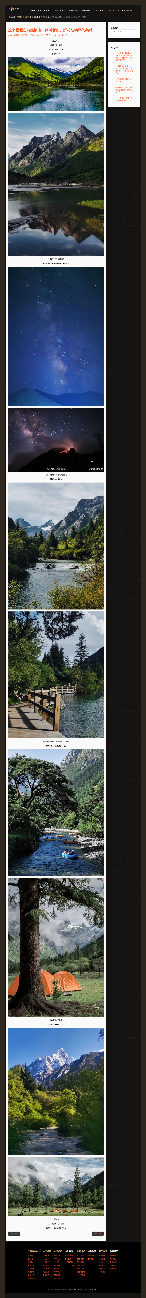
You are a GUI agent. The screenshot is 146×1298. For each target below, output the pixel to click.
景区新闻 (102, 1256)
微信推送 (40, 35)
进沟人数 (102, 1262)
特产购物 (46, 1265)
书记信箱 (113, 1269)
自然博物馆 (81, 1272)
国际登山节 (69, 1259)
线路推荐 (46, 1256)
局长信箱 (113, 1265)
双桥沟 (30, 1256)
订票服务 (46, 1275)
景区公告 (102, 1259)
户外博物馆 (58, 1278)
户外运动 (58, 1251)
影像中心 (31, 1275)
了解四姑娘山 (34, 1251)
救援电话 (113, 1262)
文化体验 (31, 1272)
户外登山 (57, 1262)
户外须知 (57, 1256)
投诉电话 (113, 1259)
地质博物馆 (81, 1275)
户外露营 (57, 1265)
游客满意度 (32, 1278)
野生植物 (80, 1262)
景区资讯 (103, 1251)
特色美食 (46, 1259)
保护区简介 (81, 1256)
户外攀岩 (57, 1272)
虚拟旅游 (91, 1256)
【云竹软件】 (93, 1290)
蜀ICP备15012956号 (76, 1290)
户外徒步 (57, 1259)
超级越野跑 (69, 1262)
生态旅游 (31, 1269)
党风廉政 (102, 1272)
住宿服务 (46, 1262)
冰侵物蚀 (80, 1265)
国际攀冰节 (69, 1256)
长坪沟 (30, 1259)
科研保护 (81, 1251)
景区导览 (31, 1265)
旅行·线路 (47, 1251)
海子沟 (30, 1262)
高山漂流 (57, 1275)
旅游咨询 (113, 1256)
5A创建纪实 (103, 1269)
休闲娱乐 (46, 1269)
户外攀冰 (57, 1269)
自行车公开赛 (69, 1265)
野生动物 (80, 1259)
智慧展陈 (91, 1259)
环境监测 (80, 1269)
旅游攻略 (46, 1272)
